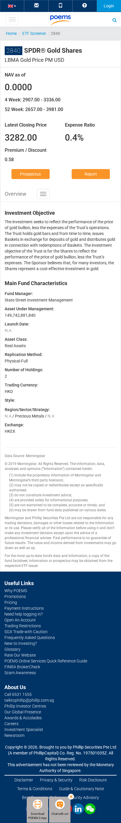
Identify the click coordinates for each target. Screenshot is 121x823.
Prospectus (30, 174)
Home (11, 33)
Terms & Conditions (34, 788)
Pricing (10, 602)
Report (91, 174)
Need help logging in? (23, 614)
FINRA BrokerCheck (22, 666)
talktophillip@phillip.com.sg (29, 700)
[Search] (114, 20)
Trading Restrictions (22, 625)
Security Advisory (83, 797)
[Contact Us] (36, 5)
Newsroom (14, 735)
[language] (12, 5)
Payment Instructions (24, 608)
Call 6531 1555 (18, 694)
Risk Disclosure (93, 780)
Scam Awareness (20, 672)
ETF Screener (34, 33)
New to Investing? (20, 643)
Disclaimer (23, 780)
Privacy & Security (56, 780)
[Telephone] (60, 5)
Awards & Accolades (23, 717)
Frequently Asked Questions (29, 637)
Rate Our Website (20, 655)
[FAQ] (84, 5)
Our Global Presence (22, 712)
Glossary (12, 649)
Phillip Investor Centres (25, 706)
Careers (11, 723)
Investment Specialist (23, 729)
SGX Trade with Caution (26, 631)
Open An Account (20, 620)
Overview (15, 194)
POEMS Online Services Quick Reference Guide (45, 661)
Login (109, 6)
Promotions (15, 596)
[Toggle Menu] (12, 19)
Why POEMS (15, 590)
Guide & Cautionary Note (81, 788)
